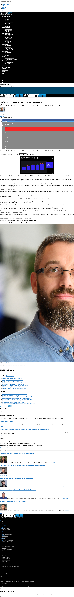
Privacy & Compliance (9, 48)
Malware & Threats (6, 16)
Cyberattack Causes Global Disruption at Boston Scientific (12, 401)
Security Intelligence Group (7, 549)
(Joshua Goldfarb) (68, 510)
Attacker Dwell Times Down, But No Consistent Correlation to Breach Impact (38, 198)
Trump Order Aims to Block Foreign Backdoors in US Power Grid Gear (14, 394)
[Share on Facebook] (38, 120)
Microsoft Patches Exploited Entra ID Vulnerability (11, 381)
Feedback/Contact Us (6, 560)
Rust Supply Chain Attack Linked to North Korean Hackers (12, 380)
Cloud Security (7, 36)
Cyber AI (4, 65)
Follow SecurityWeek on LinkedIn (8, 550)
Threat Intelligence (8, 29)
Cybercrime (7, 19)
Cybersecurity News (5, 4)
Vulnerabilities (7, 26)
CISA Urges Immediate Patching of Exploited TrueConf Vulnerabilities (14, 382)
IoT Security (7, 40)
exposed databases (22, 153)
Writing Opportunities (6, 558)
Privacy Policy (4, 561)
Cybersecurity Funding (9, 62)
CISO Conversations (8, 54)
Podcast (3, 8)
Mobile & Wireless (8, 41)
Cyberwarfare (7, 18)
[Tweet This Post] (38, 121)
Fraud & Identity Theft (9, 22)
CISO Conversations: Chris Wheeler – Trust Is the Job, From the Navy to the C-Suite (17, 399)
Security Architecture (6, 33)
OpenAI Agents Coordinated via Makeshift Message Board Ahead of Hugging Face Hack (17, 396)
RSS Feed (4, 548)
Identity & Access (8, 38)
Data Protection (8, 47)
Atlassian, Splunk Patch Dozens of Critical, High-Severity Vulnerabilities (15, 385)
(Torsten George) (3, 475)
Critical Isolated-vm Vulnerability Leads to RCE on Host (12, 378)
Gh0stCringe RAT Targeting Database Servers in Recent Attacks (17, 218)
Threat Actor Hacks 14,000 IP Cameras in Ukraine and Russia (13, 384)
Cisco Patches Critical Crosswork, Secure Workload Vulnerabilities (14, 388)
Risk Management (5, 44)
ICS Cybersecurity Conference (7, 11)
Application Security (9, 34)
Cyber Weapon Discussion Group (8, 546)
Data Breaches (7, 20)
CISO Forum (7, 55)
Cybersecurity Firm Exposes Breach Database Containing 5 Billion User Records (20, 220)
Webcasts (4, 5)
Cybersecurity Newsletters (7, 541)
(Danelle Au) (53, 462)
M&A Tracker (7, 63)
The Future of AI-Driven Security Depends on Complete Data (13, 402)
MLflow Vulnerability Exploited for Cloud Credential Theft (12, 387)
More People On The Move (4, 448)
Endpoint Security (8, 37)
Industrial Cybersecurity (9, 58)
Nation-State (7, 23)
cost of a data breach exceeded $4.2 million (23, 185)
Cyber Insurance (8, 45)
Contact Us (2, 576)
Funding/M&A (5, 60)
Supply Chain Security (9, 49)
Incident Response (8, 30)
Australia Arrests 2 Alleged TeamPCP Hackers (10, 395)
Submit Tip (2, 569)
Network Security (8, 43)
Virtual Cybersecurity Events (7, 534)
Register (1, 426)
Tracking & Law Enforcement (10, 31)
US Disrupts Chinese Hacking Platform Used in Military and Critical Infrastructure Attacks (18, 403)
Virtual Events (4, 7)
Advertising (4, 556)
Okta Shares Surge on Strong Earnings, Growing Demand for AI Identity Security (16, 398)
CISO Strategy (5, 51)
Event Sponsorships (5, 557)
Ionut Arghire (2, 116)
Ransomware (7, 25)
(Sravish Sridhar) (66, 498)
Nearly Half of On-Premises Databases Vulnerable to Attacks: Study (18, 222)
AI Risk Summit (5, 538)
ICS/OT (3, 56)
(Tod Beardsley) (61, 487)
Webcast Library (5, 536)
